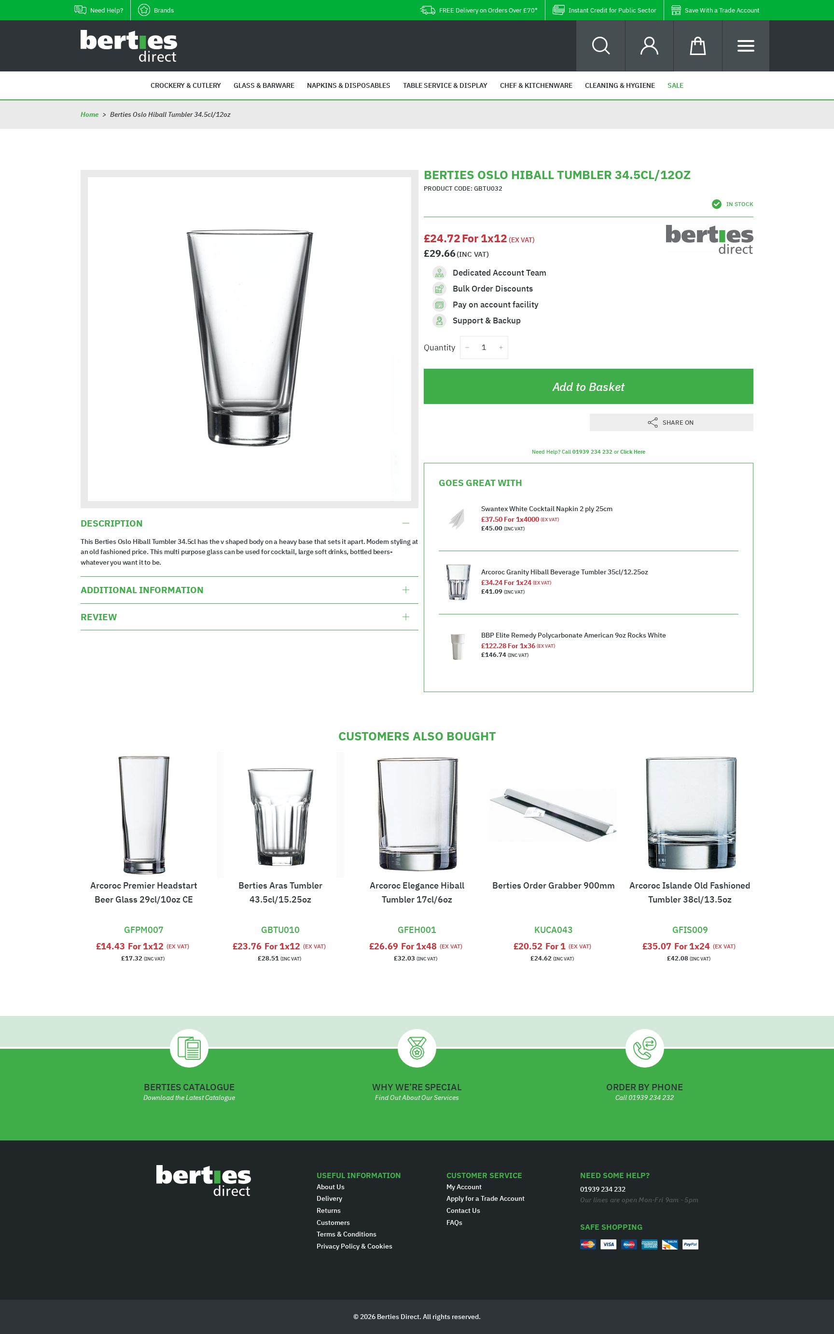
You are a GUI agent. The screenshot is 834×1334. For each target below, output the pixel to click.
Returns (329, 1210)
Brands (164, 10)
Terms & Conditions (346, 1234)
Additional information (142, 590)
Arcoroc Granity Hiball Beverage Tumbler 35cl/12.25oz (564, 572)
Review (99, 617)
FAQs (454, 1222)
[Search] (601, 46)
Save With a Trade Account (722, 10)
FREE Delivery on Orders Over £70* (488, 10)
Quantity (439, 347)
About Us (331, 1186)
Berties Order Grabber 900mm (553, 885)
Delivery (329, 1198)
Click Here (632, 451)
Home (89, 114)
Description (112, 523)
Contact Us (463, 1210)
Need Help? (106, 10)
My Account (464, 1186)
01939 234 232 (592, 451)
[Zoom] (249, 338)
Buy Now (144, 917)
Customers (333, 1222)
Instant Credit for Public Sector (612, 10)
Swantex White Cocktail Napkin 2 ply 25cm (546, 508)
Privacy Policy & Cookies (354, 1246)
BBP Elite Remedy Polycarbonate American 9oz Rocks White (573, 635)
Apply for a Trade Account (485, 1198)
